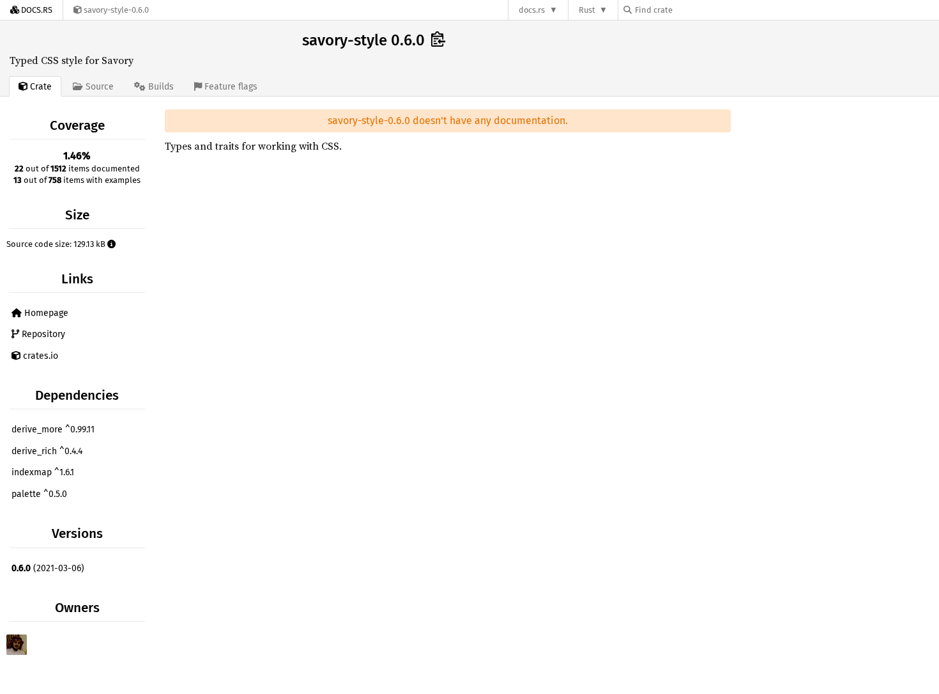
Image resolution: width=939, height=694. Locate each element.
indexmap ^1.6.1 (42, 472)
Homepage (45, 313)
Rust (587, 10)
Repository (42, 334)
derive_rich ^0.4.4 (46, 451)
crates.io (39, 356)
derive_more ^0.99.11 (53, 429)
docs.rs (532, 10)
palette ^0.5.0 (39, 494)
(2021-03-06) (47, 568)
